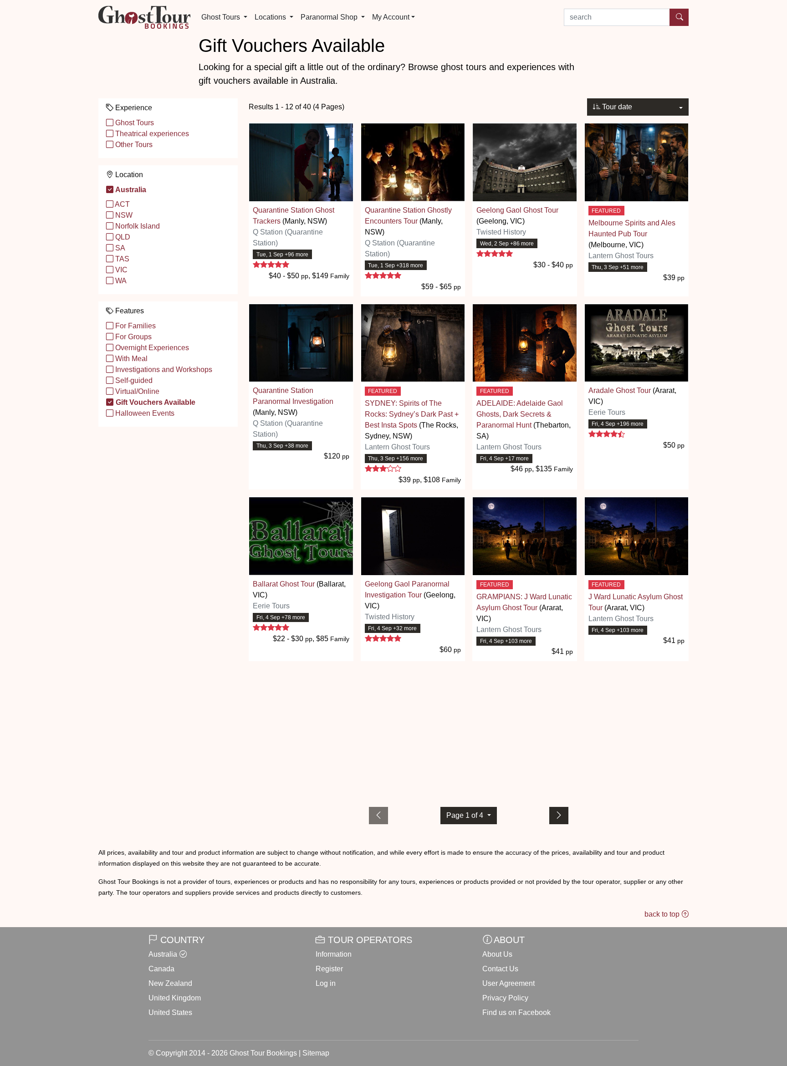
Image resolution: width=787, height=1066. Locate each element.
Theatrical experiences (151, 134)
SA (119, 248)
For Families (134, 326)
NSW (123, 215)
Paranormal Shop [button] (330, 17)
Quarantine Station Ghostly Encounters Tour (408, 215)
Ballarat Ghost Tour (284, 584)
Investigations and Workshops (162, 369)
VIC (120, 270)
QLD (121, 237)
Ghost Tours (133, 123)
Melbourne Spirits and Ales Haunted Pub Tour (631, 228)
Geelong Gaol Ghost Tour (517, 210)
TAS (121, 259)
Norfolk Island (136, 226)
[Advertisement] (469, 732)
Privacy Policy (505, 998)
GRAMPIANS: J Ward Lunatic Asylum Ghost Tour (524, 602)
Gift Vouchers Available (154, 402)
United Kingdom (174, 998)
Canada (161, 969)
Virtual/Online (136, 391)
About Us (497, 954)
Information (334, 954)
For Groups (132, 337)
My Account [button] (390, 17)
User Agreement (508, 983)
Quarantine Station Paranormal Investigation (293, 396)
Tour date (616, 107)
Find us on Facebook (516, 1012)
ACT (121, 204)
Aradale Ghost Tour (619, 390)
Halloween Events (143, 413)
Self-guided (133, 380)
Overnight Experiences (151, 348)
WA (120, 281)
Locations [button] (271, 17)
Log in (326, 983)
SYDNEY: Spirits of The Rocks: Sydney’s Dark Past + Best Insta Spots (412, 414)
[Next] (558, 815)
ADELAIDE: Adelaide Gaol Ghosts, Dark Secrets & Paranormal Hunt (519, 414)
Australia (130, 190)
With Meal (130, 358)
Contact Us (500, 969)
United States (170, 1012)
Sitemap (315, 1053)
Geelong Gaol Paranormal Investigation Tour (407, 589)
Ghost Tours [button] (221, 17)
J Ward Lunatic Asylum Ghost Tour (635, 602)
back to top (662, 914)
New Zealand (170, 983)
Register (329, 969)
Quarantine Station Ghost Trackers (293, 215)
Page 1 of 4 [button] (465, 815)
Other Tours (133, 144)
